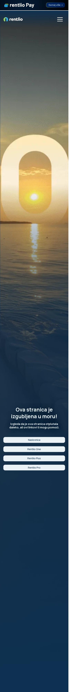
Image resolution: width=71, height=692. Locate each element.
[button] (60, 19)
